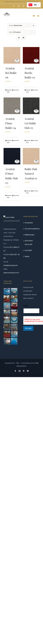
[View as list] (23, 38)
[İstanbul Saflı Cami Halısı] (6, 291)
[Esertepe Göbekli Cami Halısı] (14, 327)
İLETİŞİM (28, 250)
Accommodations (32, 229)
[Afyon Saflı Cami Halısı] (14, 341)
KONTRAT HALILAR (29, 242)
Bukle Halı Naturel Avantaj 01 (31, 173)
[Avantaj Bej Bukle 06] (12, 55)
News (27, 256)
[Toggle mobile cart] (34, 16)
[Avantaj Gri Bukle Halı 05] (31, 105)
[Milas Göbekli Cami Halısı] (14, 291)
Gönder (28, 328)
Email (26, 305)
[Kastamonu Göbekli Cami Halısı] (14, 320)
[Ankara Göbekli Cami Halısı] (6, 327)
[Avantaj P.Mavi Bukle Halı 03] (12, 156)
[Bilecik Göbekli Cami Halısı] (6, 312)
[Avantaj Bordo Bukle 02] (31, 55)
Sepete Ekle (9, 91)
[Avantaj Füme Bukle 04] (12, 105)
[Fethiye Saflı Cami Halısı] (14, 312)
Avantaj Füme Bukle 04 (10, 123)
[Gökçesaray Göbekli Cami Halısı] (6, 305)
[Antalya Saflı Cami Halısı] (6, 334)
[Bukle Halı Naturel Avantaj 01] (31, 156)
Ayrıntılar (16, 90)
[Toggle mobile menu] (38, 16)
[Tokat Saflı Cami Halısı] (6, 298)
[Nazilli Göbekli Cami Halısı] (6, 341)
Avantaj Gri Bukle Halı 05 (30, 123)
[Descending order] (33, 25)
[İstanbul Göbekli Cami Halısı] (14, 298)
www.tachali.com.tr (11, 273)
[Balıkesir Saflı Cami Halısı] (6, 320)
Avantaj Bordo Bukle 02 (30, 72)
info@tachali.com (33, 1)
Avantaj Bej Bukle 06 (11, 72)
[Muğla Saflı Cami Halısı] (14, 334)
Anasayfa (29, 223)
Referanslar (30, 235)
